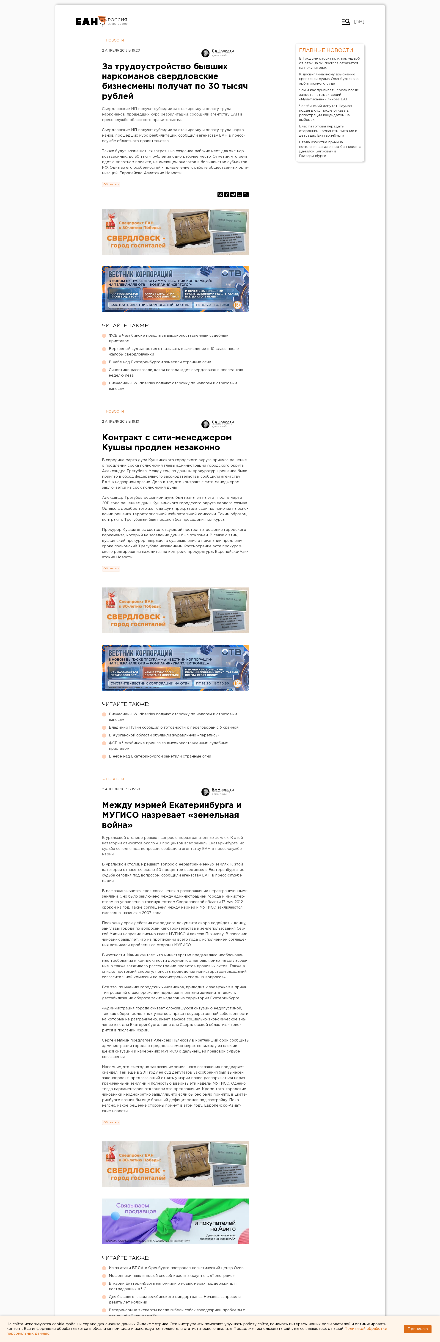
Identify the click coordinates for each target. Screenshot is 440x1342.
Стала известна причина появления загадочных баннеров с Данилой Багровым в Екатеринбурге (330, 149)
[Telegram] (233, 194)
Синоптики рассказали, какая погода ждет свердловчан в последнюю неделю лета (176, 372)
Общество (111, 184)
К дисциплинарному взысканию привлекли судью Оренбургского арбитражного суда (329, 79)
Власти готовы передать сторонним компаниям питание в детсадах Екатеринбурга (328, 131)
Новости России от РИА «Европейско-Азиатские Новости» (91, 22)
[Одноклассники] (226, 194)
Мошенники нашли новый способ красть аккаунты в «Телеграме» (172, 1276)
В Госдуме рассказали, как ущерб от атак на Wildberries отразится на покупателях (329, 63)
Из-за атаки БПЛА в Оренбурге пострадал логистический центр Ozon (176, 1268)
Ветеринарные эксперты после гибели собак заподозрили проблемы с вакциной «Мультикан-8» (177, 1313)
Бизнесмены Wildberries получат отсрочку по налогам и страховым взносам (173, 386)
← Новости (113, 40)
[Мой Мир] (239, 194)
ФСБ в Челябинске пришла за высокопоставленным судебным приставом (168, 338)
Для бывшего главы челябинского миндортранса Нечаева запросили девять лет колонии (175, 1299)
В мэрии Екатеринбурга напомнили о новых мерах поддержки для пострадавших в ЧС (172, 1286)
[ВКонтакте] (220, 194)
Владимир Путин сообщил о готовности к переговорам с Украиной (174, 727)
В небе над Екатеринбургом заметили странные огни (160, 362)
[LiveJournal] (246, 194)
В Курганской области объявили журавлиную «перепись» (164, 735)
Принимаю (418, 1329)
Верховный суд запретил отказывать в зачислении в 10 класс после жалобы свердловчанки (174, 351)
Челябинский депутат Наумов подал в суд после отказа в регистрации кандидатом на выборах (325, 113)
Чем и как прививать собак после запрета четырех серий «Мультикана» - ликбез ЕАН (329, 95)
